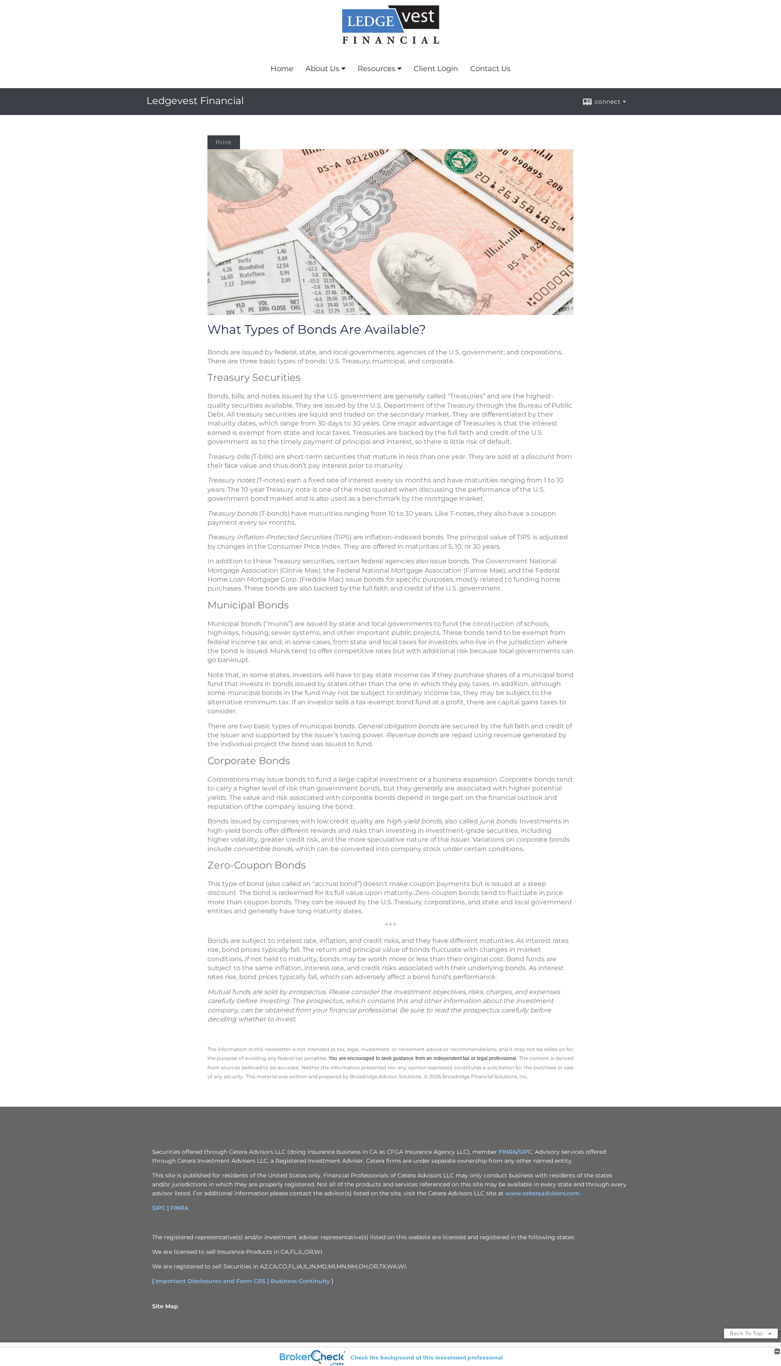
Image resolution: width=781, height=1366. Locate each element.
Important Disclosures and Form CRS (210, 1281)
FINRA (508, 1151)
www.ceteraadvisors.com (542, 1193)
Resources (376, 68)
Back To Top (747, 1333)
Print (224, 142)
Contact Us (490, 68)
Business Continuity (300, 1281)
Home (282, 68)
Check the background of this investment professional (427, 1357)
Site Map (165, 1306)
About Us (322, 68)
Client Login (436, 68)
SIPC (525, 1151)
